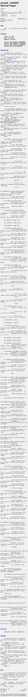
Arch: (21, 11)
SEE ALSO (3, 629)
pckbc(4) (16, 61)
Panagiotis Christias (22, 695)
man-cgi (14, 695)
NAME (2, 25)
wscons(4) (10, 57)
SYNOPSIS (3, 34)
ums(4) (13, 631)
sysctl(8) (17, 132)
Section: (3, 11)
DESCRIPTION (4, 50)
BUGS (2, 670)
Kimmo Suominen (4, 695)
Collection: (3, 14)
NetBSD (23, 694)
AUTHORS (3, 636)
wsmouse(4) (7, 87)
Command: (3, 8)
